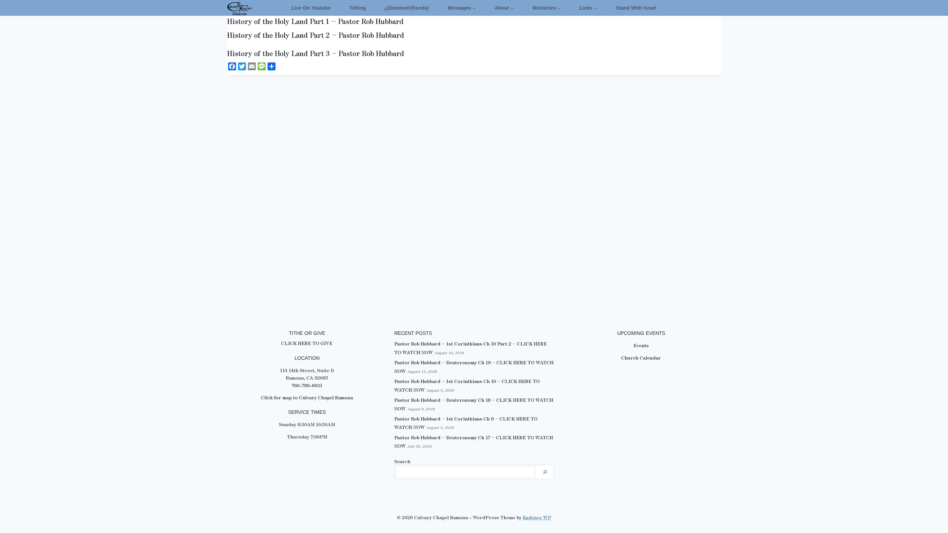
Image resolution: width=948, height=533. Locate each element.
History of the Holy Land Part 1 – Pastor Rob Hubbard (315, 21)
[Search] (545, 472)
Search (402, 461)
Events (641, 345)
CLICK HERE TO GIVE (307, 343)
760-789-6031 (307, 385)
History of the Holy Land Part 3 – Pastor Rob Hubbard (315, 53)
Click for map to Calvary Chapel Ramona (307, 397)
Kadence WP (537, 517)
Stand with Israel (636, 8)
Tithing (357, 8)
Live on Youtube (311, 8)
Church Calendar (641, 357)
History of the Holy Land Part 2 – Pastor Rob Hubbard (315, 35)
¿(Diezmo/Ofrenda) (406, 8)
